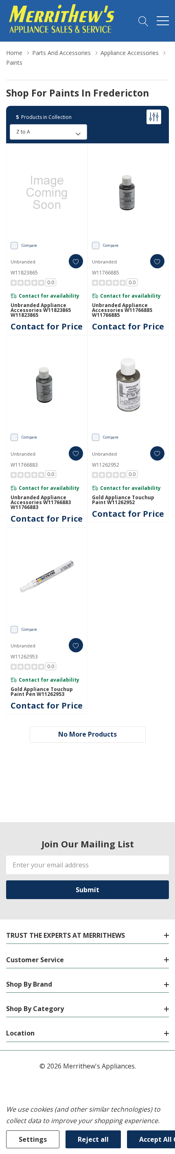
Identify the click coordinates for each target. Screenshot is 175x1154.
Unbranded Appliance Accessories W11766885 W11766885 (122, 310)
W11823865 (24, 272)
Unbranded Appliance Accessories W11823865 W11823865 (41, 310)
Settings (33, 1139)
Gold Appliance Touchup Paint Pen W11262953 (42, 692)
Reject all (93, 1139)
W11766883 (24, 464)
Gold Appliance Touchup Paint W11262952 (123, 500)
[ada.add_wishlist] (76, 261)
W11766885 (105, 272)
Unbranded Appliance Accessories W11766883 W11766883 (41, 502)
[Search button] (143, 20)
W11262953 (24, 656)
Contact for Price (47, 326)
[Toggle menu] (163, 21)
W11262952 (105, 464)
